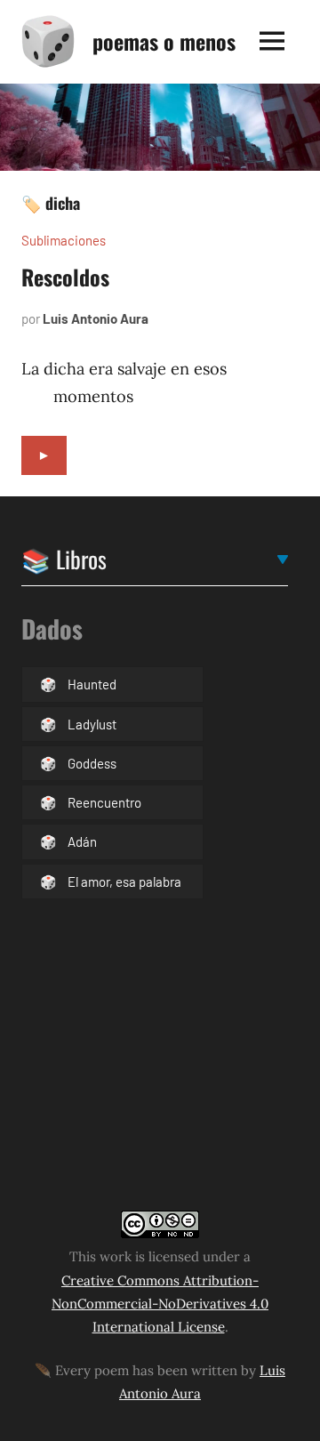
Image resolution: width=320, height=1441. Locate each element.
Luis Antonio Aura (95, 318)
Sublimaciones (63, 240)
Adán (82, 841)
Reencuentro (104, 802)
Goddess (92, 763)
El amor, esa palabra (124, 881)
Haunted (92, 684)
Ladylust (92, 724)
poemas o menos (164, 41)
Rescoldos (65, 277)
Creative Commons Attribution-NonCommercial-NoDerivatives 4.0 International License (160, 1304)
